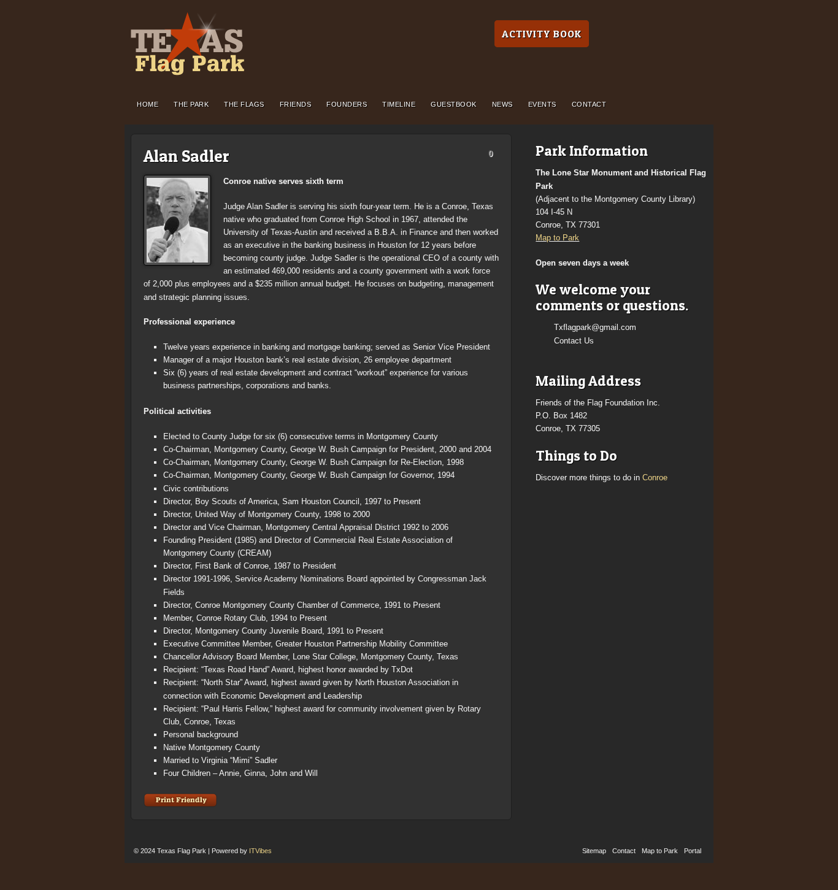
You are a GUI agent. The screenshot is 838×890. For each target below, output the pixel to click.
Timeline (398, 104)
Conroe (654, 477)
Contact (589, 104)
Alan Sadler (186, 156)
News (502, 104)
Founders (346, 104)
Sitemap (594, 850)
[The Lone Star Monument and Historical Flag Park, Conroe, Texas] (187, 43)
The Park (191, 104)
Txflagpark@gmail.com (595, 327)
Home (147, 104)
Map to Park (557, 237)
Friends (296, 104)
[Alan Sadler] (177, 220)
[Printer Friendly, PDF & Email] (180, 800)
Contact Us (574, 340)
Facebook (559, 354)
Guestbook (454, 104)
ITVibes (260, 850)
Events (542, 104)
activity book (542, 34)
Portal (692, 850)
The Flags (244, 104)
